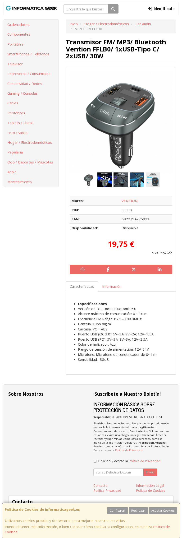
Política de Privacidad (128, 450)
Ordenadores (18, 24)
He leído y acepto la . (129, 461)
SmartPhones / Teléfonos (28, 53)
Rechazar (138, 510)
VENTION (129, 200)
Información (111, 286)
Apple (12, 171)
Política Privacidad (107, 490)
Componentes (18, 34)
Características (82, 286)
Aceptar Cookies (163, 510)
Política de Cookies (150, 490)
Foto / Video (17, 132)
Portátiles (15, 44)
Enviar (150, 472)
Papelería (15, 152)
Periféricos (16, 113)
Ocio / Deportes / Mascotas (30, 162)
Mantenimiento (19, 181)
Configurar (117, 510)
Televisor (15, 63)
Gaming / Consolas (22, 93)
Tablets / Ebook (20, 122)
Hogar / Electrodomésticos (29, 142)
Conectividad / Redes (24, 83)
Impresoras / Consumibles (28, 73)
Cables (12, 103)
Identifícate (164, 8)
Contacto (100, 485)
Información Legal (150, 485)
